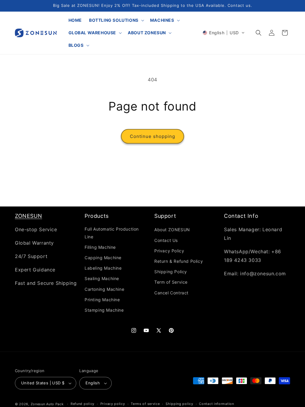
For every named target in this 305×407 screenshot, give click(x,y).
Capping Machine (103, 257)
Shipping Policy (170, 271)
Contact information (216, 404)
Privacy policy (112, 404)
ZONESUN (28, 216)
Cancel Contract (171, 292)
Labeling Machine (103, 268)
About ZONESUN (172, 229)
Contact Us (166, 240)
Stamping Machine (104, 310)
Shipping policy (179, 404)
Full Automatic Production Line (112, 232)
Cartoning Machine (104, 289)
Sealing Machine (102, 278)
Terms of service (145, 404)
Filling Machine (100, 247)
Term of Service (171, 282)
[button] (116, 20)
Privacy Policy (169, 250)
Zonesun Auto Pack (47, 404)
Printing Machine (102, 299)
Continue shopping (152, 136)
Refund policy (82, 404)
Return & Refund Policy (178, 261)
